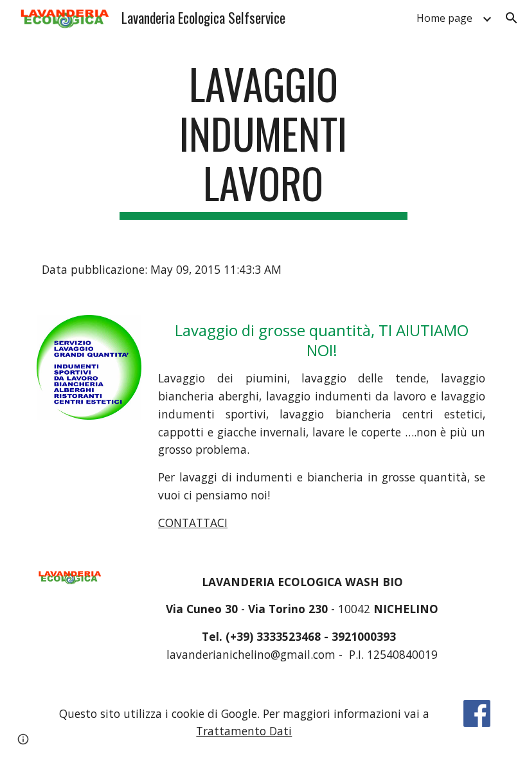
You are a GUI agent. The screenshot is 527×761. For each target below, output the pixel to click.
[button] (511, 18)
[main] (263, 139)
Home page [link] (444, 18)
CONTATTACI (193, 522)
